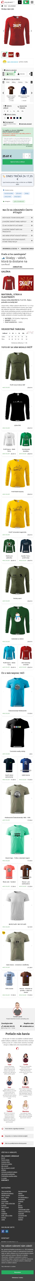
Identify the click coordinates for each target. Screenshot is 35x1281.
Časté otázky (5, 1160)
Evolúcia (3, 1205)
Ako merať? (4, 1166)
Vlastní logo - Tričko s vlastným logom (17, 858)
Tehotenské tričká (23, 1209)
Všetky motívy (5, 1195)
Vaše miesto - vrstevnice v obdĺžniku (17, 965)
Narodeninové (22, 1191)
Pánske (11, 74)
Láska (3, 1219)
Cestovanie (4, 1201)
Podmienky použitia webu (9, 1176)
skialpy (27, 193)
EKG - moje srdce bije (8, 1203)
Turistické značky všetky (17, 751)
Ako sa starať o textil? (8, 1168)
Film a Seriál (5, 1207)
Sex (19, 1203)
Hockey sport (17, 598)
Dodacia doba (5, 1162)
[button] (26, 2)
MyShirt (20, 1219)
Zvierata (20, 1217)
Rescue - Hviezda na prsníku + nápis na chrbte (26, 990)
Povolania (21, 1195)
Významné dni (22, 1215)
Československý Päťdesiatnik (17, 711)
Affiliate (3, 1170)
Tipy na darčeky (6, 1191)
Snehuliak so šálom (17, 639)
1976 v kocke (9, 988)
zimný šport (17, 196)
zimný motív (7, 196)
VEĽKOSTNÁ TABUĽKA (23, 107)
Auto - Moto (5, 1197)
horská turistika (8, 193)
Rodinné (20, 1201)
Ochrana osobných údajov (9, 1172)
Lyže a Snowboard (12, 5)
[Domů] (2, 6)
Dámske (22, 74)
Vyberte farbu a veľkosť (17, 162)
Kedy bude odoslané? (26, 124)
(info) (17, 184)
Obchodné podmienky (8, 1174)
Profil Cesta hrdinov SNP (17, 385)
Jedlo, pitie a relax (6, 1215)
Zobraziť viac (17, 267)
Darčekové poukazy (7, 1193)
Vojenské (21, 1213)
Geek (3, 1209)
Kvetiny (3, 1217)
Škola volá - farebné (9, 882)
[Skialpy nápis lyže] (9, 283)
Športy (5, 5)
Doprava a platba (6, 1164)
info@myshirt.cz (28, 1026)
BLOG (3, 1158)
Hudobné (4, 1213)
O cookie (4, 1178)
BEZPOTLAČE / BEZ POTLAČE (17, 924)
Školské (20, 1207)
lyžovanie (18, 193)
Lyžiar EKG (17, 425)
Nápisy (20, 1193)
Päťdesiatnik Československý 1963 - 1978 (17, 817)
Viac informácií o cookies (8, 1266)
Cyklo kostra (26, 775)
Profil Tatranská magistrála (17, 532)
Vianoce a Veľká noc (24, 1211)
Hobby (3, 1211)
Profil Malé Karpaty (17, 491)
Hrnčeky (3, 1199)
